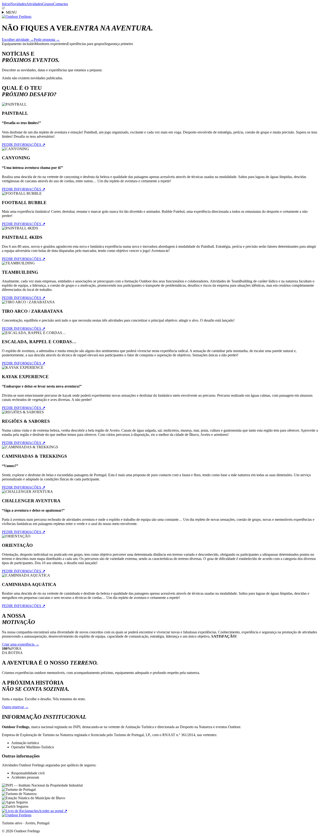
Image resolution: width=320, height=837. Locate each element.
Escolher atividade (18, 40)
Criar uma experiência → (20, 644)
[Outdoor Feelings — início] (16, 17)
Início (6, 4)
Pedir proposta (47, 40)
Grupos (47, 4)
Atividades (34, 4)
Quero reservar (15, 707)
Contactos (60, 4)
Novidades (18, 4)
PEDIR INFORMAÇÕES (23, 145)
